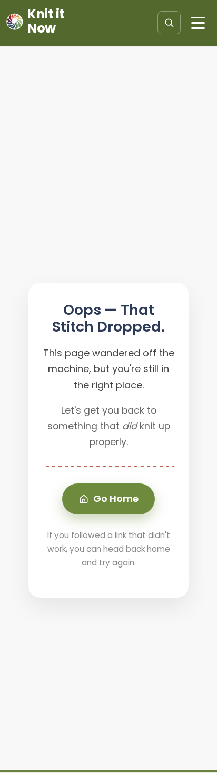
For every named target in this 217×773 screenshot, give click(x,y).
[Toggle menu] (198, 22)
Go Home (116, 498)
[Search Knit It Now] (169, 22)
